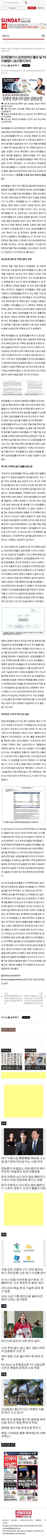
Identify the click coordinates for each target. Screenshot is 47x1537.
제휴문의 (38, 1520)
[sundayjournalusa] (16, 20)
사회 (8, 48)
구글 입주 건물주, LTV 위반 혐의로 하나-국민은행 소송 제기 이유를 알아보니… (23, 1273)
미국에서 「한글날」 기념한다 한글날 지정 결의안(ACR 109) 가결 (12, 1067)
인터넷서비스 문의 (26, 1520)
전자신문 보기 (8, 1445)
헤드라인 (4, 73)
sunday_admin (34, 71)
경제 (4, 1234)
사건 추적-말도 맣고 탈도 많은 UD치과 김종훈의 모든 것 (23, 1349)
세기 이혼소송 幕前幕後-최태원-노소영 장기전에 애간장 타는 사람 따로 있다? (23, 1161)
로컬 (4, 1374)
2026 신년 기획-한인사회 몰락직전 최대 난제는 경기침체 (22, 1298)
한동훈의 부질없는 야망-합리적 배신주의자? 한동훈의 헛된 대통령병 (23, 1170)
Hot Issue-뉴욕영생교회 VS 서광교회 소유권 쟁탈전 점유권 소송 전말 (23, 1366)
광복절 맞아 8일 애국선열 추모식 (21, 1427)
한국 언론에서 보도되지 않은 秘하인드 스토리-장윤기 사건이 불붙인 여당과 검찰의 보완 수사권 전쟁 (23, 1188)
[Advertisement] (24, 1075)
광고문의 (14, 1520)
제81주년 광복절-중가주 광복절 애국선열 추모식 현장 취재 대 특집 (23, 1421)
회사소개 (5, 1520)
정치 (4, 1123)
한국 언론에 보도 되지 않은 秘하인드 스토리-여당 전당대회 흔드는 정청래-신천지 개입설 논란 (23, 1180)
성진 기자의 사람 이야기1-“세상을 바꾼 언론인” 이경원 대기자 (36, 1067)
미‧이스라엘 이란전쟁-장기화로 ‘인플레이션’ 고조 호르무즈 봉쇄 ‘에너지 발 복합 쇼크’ (22, 1282)
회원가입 (40, 8)
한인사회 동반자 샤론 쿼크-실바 (20, 1340)
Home (3, 48)
